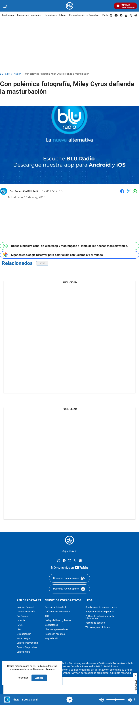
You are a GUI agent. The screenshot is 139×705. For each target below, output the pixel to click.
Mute (101, 699)
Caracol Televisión (26, 611)
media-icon (69, 699)
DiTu (19, 629)
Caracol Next (23, 652)
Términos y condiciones (97, 627)
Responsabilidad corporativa (99, 611)
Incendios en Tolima (55, 15)
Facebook (122, 193)
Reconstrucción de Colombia (83, 15)
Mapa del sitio (52, 638)
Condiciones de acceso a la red (101, 607)
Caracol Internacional (27, 643)
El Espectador (24, 634)
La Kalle (21, 620)
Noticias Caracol (25, 607)
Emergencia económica (29, 15)
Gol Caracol (22, 616)
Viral (42, 263)
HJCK (19, 625)
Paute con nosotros (55, 634)
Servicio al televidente (56, 607)
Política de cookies (95, 623)
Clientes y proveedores (56, 629)
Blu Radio (5, 74)
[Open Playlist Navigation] (134, 699)
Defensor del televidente (57, 611)
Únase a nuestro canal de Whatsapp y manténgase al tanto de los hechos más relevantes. (69, 246)
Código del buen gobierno (58, 620)
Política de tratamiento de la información (99, 617)
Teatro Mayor (23, 638)
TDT (47, 616)
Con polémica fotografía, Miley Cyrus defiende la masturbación (57, 74)
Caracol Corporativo (27, 647)
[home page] (69, 6)
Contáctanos (51, 625)
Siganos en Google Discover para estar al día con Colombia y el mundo (57, 255)
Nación (17, 74)
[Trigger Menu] (5, 6)
